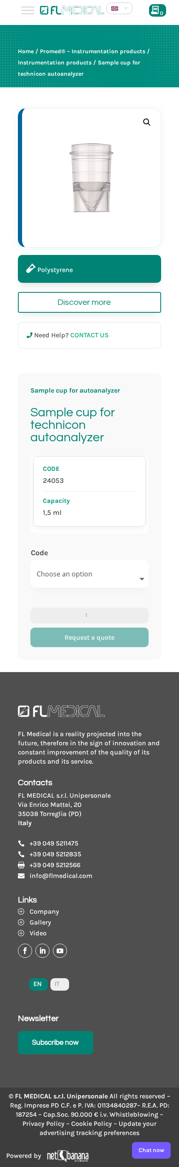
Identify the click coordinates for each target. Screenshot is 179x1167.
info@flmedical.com (61, 876)
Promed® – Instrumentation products (92, 51)
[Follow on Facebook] (25, 951)
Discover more (84, 302)
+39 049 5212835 (55, 854)
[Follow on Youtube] (60, 951)
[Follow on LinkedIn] (42, 951)
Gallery (40, 922)
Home (26, 51)
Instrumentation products (55, 62)
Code (39, 552)
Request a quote (89, 637)
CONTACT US (89, 335)
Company (44, 911)
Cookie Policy (91, 1123)
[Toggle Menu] (28, 10)
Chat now (151, 1150)
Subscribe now (55, 1042)
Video (38, 933)
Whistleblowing (133, 1114)
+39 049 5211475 (54, 843)
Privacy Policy (43, 1123)
